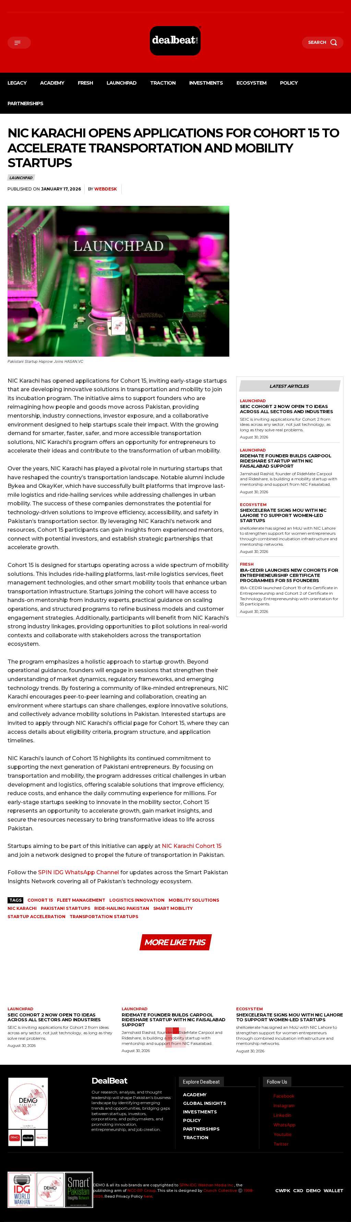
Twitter (281, 1144)
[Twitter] (266, 1144)
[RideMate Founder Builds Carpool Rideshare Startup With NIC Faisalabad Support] (175, 981)
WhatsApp (284, 1124)
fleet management (81, 900)
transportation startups (104, 916)
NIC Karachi (22, 908)
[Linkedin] (28, 6)
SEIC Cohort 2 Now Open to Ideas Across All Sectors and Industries (286, 409)
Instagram (284, 1105)
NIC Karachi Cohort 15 (190, 846)
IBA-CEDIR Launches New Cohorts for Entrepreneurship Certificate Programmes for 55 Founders (289, 575)
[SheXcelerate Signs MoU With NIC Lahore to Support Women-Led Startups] (289, 981)
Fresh (247, 564)
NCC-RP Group (142, 1190)
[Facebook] (9, 6)
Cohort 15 (40, 900)
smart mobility (173, 908)
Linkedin (282, 1115)
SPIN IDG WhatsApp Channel (78, 872)
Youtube (283, 1134)
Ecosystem (253, 505)
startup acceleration (36, 916)
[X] (38, 6)
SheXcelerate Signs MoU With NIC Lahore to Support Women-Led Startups (283, 515)
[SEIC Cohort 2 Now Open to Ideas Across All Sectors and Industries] (61, 981)
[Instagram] (19, 6)
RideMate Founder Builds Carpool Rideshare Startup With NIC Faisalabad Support (285, 461)
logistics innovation (137, 900)
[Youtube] (57, 6)
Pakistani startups (65, 908)
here (148, 1196)
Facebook (284, 1096)
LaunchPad (20, 177)
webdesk (105, 189)
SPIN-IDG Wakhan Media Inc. (206, 1185)
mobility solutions (194, 900)
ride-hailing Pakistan (121, 908)
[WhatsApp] (48, 6)
